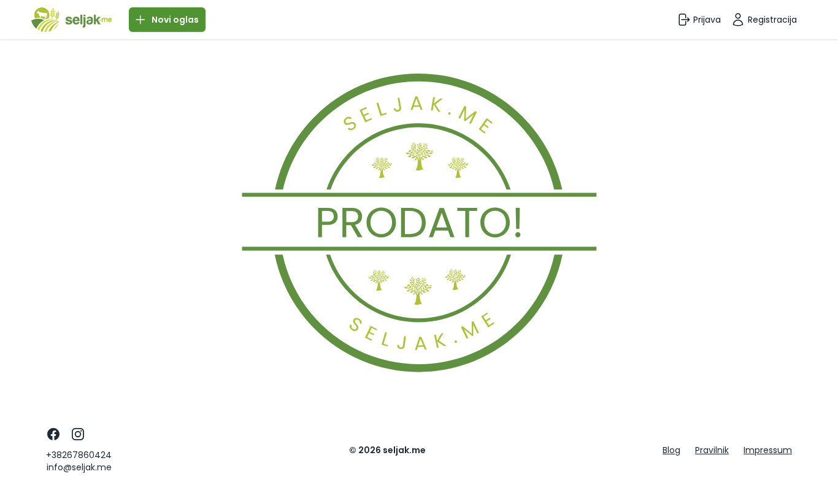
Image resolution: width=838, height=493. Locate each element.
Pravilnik (712, 450)
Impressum (768, 450)
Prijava (707, 19)
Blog (671, 450)
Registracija (772, 19)
